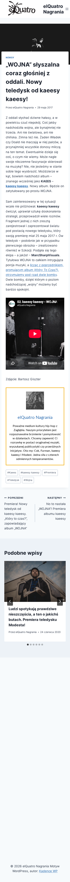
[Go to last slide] (10, 601)
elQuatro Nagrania (23, 107)
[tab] (28, 644)
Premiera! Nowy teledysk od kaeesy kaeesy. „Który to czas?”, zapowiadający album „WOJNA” (15, 513)
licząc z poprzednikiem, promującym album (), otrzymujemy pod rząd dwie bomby (35, 270)
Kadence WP (48, 871)
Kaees (11, 472)
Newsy (10, 57)
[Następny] (60, 601)
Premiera (50, 472)
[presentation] (35, 581)
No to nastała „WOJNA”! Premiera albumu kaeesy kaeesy (52, 508)
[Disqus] (35, 710)
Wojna (28, 480)
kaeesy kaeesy (30, 472)
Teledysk (13, 480)
